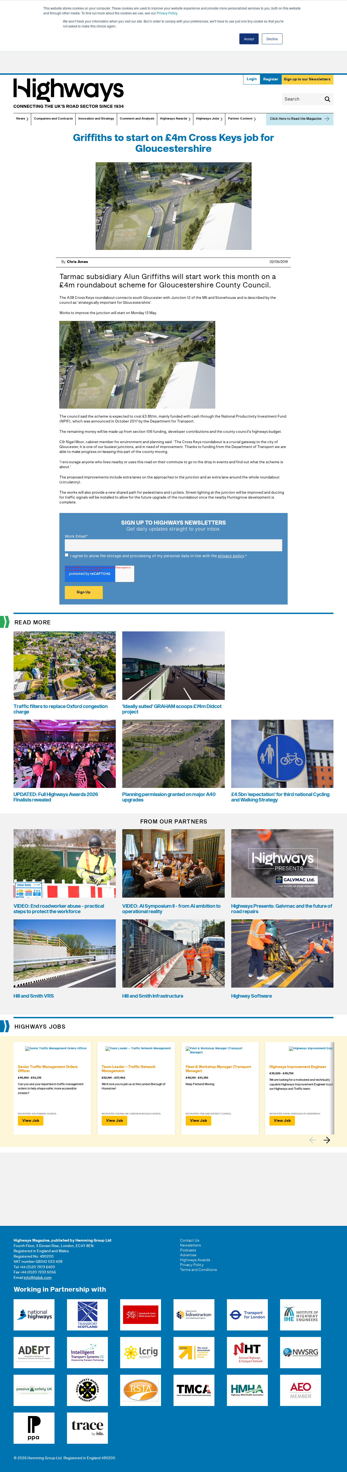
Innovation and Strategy (96, 119)
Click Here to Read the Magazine (296, 118)
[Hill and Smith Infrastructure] (173, 953)
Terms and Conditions (198, 1270)
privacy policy (231, 556)
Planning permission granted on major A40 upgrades (169, 797)
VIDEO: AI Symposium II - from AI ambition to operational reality (171, 909)
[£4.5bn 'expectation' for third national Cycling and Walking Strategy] (282, 754)
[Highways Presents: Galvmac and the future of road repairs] (282, 863)
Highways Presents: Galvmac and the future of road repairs (281, 909)
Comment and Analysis (137, 119)
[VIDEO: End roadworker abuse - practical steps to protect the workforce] (65, 863)
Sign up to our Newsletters (307, 79)
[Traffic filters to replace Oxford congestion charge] (65, 665)
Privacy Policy (167, 13)
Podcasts (188, 1250)
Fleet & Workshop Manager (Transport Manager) (218, 1069)
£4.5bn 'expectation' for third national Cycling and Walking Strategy (280, 797)
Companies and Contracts (53, 119)
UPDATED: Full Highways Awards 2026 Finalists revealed (56, 797)
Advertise (188, 1255)
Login (252, 79)
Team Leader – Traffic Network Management (129, 1069)
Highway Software (251, 996)
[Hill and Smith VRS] (65, 953)
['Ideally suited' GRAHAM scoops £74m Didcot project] (173, 665)
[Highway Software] (282, 953)
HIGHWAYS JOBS (40, 1027)
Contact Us (189, 1240)
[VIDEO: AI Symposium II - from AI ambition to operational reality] (173, 863)
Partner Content (240, 119)
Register (270, 79)
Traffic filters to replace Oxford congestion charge (61, 709)
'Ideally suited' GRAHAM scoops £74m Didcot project (171, 709)
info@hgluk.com (38, 1277)
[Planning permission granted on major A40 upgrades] (173, 754)
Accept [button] (249, 38)
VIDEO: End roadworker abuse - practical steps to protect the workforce (59, 909)
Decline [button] (272, 38)
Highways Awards (173, 119)
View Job (30, 1120)
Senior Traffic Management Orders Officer (48, 1069)
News (20, 119)
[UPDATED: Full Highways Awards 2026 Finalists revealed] (65, 754)
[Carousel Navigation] (321, 1140)
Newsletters (190, 1245)
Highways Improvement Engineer (297, 1067)
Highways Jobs (207, 119)
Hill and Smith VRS (34, 996)
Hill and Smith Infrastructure (152, 996)
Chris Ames (77, 262)
